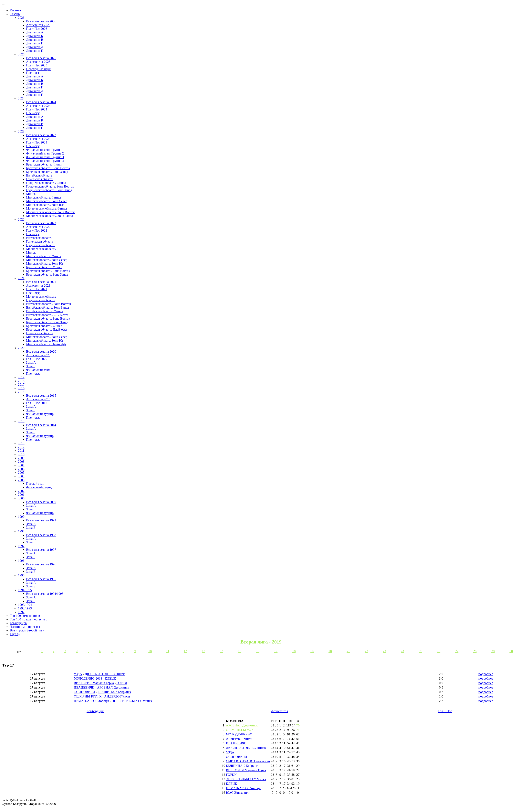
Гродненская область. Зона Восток (50, 186)
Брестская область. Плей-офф (46, 329)
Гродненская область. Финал (46, 182)
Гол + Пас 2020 (36, 359)
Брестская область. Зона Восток (48, 168)
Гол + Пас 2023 (36, 142)
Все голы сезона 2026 (41, 21)
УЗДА (78, 674)
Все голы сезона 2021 (41, 282)
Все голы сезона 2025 (41, 58)
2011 (21, 450)
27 (456, 651)
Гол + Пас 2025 (36, 65)
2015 (21, 392)
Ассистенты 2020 (38, 355)
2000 (21, 498)
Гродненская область (40, 245)
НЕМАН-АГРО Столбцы (91, 701)
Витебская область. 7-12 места (47, 315)
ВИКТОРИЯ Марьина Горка (94, 683)
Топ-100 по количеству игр (28, 619)
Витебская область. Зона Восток (48, 304)
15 (239, 651)
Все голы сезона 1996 (41, 564)
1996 (21, 560)
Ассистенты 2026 (38, 25)
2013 (21, 443)
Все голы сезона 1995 (41, 579)
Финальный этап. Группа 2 (45, 153)
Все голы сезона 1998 (41, 535)
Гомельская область (39, 179)
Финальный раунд (39, 487)
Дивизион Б (34, 36)
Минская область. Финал (43, 197)
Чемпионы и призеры (25, 626)
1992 (21, 612)
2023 (21, 131)
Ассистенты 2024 (38, 105)
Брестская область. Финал (44, 164)
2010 (21, 454)
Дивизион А (34, 32)
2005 (21, 472)
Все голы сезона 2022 (41, 223)
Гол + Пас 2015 (36, 403)
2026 (21, 17)
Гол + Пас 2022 (36, 230)
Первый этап (35, 483)
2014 (21, 421)
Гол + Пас (445, 711)
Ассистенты (279, 711)
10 (150, 651)
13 (203, 651)
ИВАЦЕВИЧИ (84, 687)
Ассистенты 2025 (38, 61)
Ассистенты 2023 (38, 138)
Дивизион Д (34, 47)
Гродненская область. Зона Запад (49, 190)
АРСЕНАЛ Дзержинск (113, 687)
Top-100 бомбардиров (25, 615)
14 (221, 651)
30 (511, 651)
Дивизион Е (34, 50)
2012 (21, 447)
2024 (21, 98)
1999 (21, 516)
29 (493, 651)
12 (185, 651)
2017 (21, 384)
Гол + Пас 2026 (36, 28)
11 (167, 651)
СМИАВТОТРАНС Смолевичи (248, 761)
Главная (15, 10)
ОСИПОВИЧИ (84, 692)
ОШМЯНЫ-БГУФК (88, 696)
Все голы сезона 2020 (41, 351)
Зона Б (30, 366)
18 (294, 651)
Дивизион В (34, 39)
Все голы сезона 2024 (41, 102)
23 (384, 651)
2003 (21, 480)
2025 (21, 54)
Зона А (31, 362)
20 (330, 651)
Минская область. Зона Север (46, 201)
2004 (21, 476)
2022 (21, 219)
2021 (21, 278)
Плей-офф (33, 72)
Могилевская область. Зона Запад (49, 215)
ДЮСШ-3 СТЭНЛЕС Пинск (105, 674)
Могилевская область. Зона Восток (50, 212)
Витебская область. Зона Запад (47, 307)
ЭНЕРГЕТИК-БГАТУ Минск (132, 701)
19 (312, 651)
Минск (31, 193)
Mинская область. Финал (43, 256)
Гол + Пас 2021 (36, 289)
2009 (21, 458)
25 (420, 651)
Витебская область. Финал (44, 311)
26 (438, 651)
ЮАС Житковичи (238, 792)
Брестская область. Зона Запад (47, 171)
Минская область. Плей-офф (46, 344)
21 (348, 651)
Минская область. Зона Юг (45, 204)
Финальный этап (38, 370)
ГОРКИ (121, 683)
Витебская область (39, 175)
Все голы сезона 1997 (41, 549)
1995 (21, 575)
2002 (21, 491)
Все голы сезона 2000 (41, 502)
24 (402, 651)
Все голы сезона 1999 (41, 520)
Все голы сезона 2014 (41, 425)
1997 (21, 546)
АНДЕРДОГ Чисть (117, 696)
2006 (21, 469)
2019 (21, 377)
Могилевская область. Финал (46, 208)
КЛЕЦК (110, 678)
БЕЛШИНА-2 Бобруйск (114, 692)
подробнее (485, 674)
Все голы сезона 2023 (41, 135)
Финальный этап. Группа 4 (45, 160)
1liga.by (15, 634)
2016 (21, 388)
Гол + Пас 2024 (36, 109)
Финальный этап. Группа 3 (45, 157)
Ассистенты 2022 (38, 226)
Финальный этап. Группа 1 (45, 149)
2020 (21, 348)
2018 (21, 381)
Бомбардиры (18, 623)
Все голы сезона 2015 (41, 395)
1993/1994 (25, 604)
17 (276, 651)
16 (257, 651)
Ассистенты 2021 (38, 285)
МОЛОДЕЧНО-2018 (88, 678)
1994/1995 (25, 590)
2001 (21, 494)
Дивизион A (34, 76)
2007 (21, 465)
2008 (21, 461)
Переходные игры (38, 69)
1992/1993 (25, 608)
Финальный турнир (40, 414)
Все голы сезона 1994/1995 (44, 593)
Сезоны (15, 14)
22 (366, 651)
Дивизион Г (34, 43)
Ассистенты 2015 (38, 399)
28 (475, 651)
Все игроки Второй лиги (27, 630)
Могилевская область (41, 249)
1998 (21, 531)
